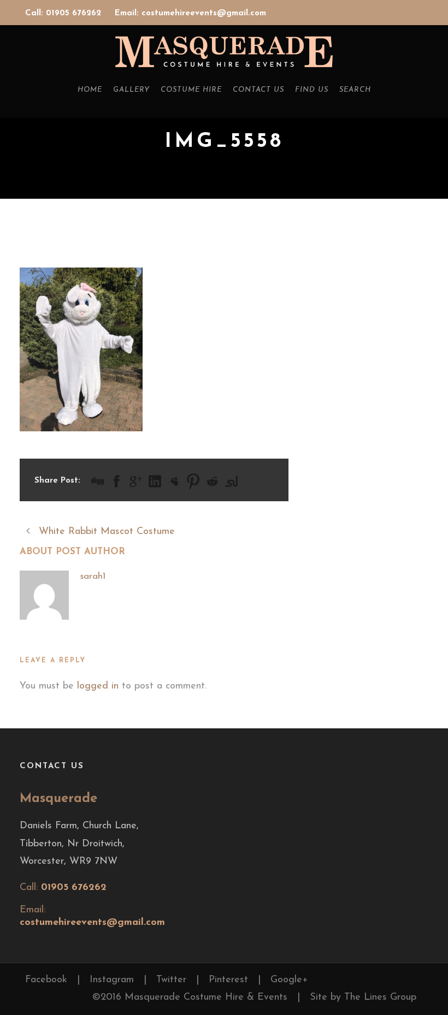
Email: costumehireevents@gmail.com (190, 13)
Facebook (46, 980)
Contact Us (258, 89)
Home (90, 89)
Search (355, 89)
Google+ (289, 980)
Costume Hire (191, 89)
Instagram (112, 980)
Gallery (131, 89)
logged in (98, 686)
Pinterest (228, 980)
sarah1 (92, 576)
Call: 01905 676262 (64, 13)
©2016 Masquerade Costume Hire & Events (189, 997)
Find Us (311, 89)
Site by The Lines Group (363, 997)
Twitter (171, 980)
